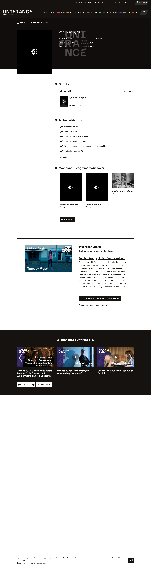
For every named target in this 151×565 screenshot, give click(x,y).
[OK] (131, 560)
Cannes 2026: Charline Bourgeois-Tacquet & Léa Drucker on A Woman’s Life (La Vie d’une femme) (35, 373)
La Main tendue (93, 204)
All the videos (44, 385)
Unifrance (126, 12)
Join (136, 12)
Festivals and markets (77, 12)
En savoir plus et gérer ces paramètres (31, 563)
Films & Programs (49, 12)
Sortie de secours (69, 204)
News (63, 12)
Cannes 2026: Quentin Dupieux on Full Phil (115, 372)
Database (94, 12)
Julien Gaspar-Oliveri (111, 258)
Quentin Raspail (96, 38)
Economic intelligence (110, 12)
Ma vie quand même (122, 191)
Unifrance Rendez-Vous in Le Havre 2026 (89, 2)
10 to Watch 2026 (114, 2)
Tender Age (86, 258)
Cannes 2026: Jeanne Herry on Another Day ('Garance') (73, 372)
